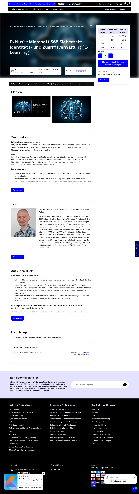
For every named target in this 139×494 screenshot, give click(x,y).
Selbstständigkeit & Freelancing (63, 425)
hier (47, 390)
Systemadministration (18, 419)
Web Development (16, 425)
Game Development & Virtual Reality (24, 441)
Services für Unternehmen (102, 437)
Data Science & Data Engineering (22, 437)
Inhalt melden (97, 431)
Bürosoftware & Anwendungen (21, 450)
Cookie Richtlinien (98, 425)
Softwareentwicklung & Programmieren (25, 428)
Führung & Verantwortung (61, 409)
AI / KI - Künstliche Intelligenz (21, 412)
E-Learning (18, 26)
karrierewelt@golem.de (24, 469)
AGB (93, 415)
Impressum (95, 412)
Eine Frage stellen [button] (81, 354)
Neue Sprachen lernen (59, 434)
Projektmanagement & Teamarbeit (64, 422)
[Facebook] (51, 469)
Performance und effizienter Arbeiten (65, 419)
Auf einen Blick (45, 84)
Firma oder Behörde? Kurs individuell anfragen (113, 63)
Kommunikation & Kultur (60, 415)
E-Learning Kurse (57, 431)
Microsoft (13, 434)
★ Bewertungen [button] (137, 249)
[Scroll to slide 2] (52, 124)
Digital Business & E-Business (21, 447)
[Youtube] (55, 469)
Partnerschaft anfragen (101, 441)
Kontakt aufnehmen (99, 428)
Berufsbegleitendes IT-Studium (63, 437)
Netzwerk (13, 422)
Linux (11, 431)
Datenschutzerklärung (38, 388)
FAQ (93, 444)
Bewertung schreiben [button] (80, 352)
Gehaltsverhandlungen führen (62, 428)
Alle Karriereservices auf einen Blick (65, 441)
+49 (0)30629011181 (22, 473)
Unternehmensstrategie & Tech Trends (66, 412)
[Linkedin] (59, 469)
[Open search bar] (116, 4)
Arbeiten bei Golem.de (100, 434)
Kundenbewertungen (74, 84)
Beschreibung (24, 84)
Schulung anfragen (106, 4)
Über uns (95, 409)
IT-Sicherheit (14, 409)
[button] (121, 4)
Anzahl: (101, 51)
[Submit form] (125, 384)
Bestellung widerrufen (100, 422)
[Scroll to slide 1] (49, 124)
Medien (13, 84)
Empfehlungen (58, 84)
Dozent (34, 84)
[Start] (10, 26)
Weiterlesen (17, 190)
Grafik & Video (14, 444)
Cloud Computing (16, 415)
